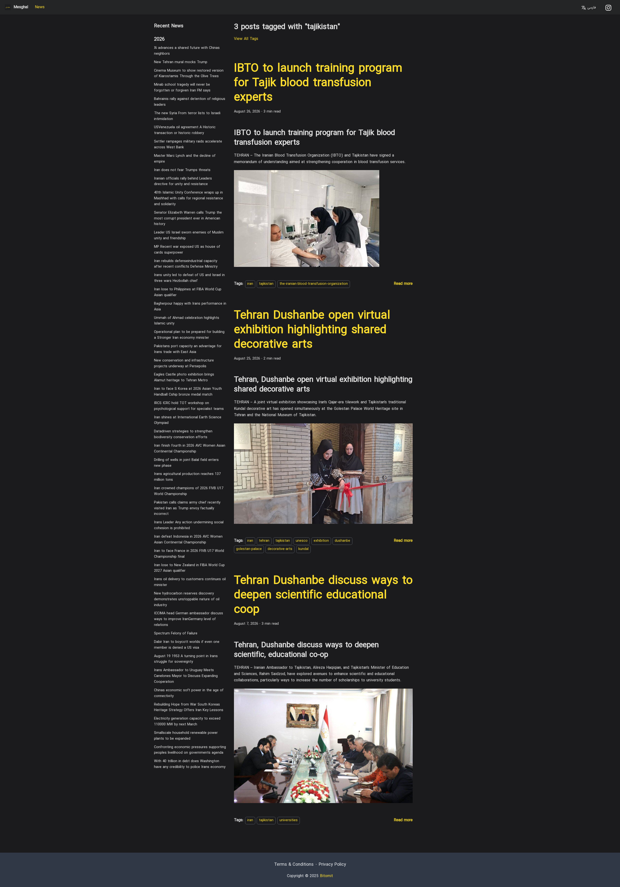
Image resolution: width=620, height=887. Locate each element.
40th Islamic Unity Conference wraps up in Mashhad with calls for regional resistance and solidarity (188, 198)
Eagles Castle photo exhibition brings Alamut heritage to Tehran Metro (184, 377)
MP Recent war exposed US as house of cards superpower (187, 249)
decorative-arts (280, 549)
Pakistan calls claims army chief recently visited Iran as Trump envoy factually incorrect (187, 508)
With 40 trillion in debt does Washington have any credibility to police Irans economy (189, 764)
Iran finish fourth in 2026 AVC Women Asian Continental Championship (189, 448)
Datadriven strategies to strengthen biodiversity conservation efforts (183, 434)
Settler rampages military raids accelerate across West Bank (188, 144)
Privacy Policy (332, 864)
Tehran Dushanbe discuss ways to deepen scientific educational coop (323, 595)
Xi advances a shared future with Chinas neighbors (187, 50)
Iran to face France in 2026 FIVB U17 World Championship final (189, 554)
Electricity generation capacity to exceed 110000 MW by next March (187, 721)
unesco (302, 540)
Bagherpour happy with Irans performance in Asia (190, 306)
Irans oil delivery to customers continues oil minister (190, 582)
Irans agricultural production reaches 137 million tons (187, 477)
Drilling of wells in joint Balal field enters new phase (186, 463)
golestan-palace (249, 549)
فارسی (591, 7)
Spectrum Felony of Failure (175, 633)
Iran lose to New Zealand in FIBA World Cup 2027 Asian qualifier (189, 568)
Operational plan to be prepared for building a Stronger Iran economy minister (189, 335)
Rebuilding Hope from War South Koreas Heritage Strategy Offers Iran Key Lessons (188, 707)
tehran (264, 540)
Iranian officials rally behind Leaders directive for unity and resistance (183, 181)
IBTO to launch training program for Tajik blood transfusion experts (318, 83)
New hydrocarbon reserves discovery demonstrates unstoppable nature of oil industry (186, 599)
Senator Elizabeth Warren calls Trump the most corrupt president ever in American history (188, 218)
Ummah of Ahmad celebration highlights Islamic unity (186, 320)
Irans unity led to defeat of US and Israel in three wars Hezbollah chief (189, 278)
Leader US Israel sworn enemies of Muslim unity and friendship (189, 235)
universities (288, 820)
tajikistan (266, 283)
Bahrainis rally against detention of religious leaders (189, 102)
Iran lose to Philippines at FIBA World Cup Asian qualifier (187, 292)
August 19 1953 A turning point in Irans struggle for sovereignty (186, 659)
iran (250, 283)
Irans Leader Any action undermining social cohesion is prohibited (189, 525)
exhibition (321, 540)
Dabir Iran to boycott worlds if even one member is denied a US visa (186, 644)
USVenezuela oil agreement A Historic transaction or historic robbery (185, 130)
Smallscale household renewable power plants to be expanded (186, 735)
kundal (303, 549)
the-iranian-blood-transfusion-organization (313, 283)
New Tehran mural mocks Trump (180, 62)
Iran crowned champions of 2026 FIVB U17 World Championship (188, 491)
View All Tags (246, 39)
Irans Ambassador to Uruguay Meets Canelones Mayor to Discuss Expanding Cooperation (186, 676)
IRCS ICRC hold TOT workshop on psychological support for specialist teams (189, 406)
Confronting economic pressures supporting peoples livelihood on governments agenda (190, 750)
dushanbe (342, 540)
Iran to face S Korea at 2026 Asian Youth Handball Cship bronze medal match (188, 391)
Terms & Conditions (294, 864)
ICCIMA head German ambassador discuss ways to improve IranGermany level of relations (188, 619)
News (40, 7)
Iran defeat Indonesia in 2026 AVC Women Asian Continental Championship (188, 539)
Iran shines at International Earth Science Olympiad (187, 420)
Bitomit (326, 876)
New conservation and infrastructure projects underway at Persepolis (184, 363)
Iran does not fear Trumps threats (182, 170)
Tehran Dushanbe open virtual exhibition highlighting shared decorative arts (312, 330)
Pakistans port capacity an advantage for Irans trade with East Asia (188, 349)
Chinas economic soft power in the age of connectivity (189, 693)
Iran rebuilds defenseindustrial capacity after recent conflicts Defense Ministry (185, 264)
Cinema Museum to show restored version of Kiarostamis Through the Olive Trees (189, 73)
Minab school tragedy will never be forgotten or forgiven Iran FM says (182, 87)
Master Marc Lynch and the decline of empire (185, 158)
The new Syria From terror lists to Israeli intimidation (187, 116)
